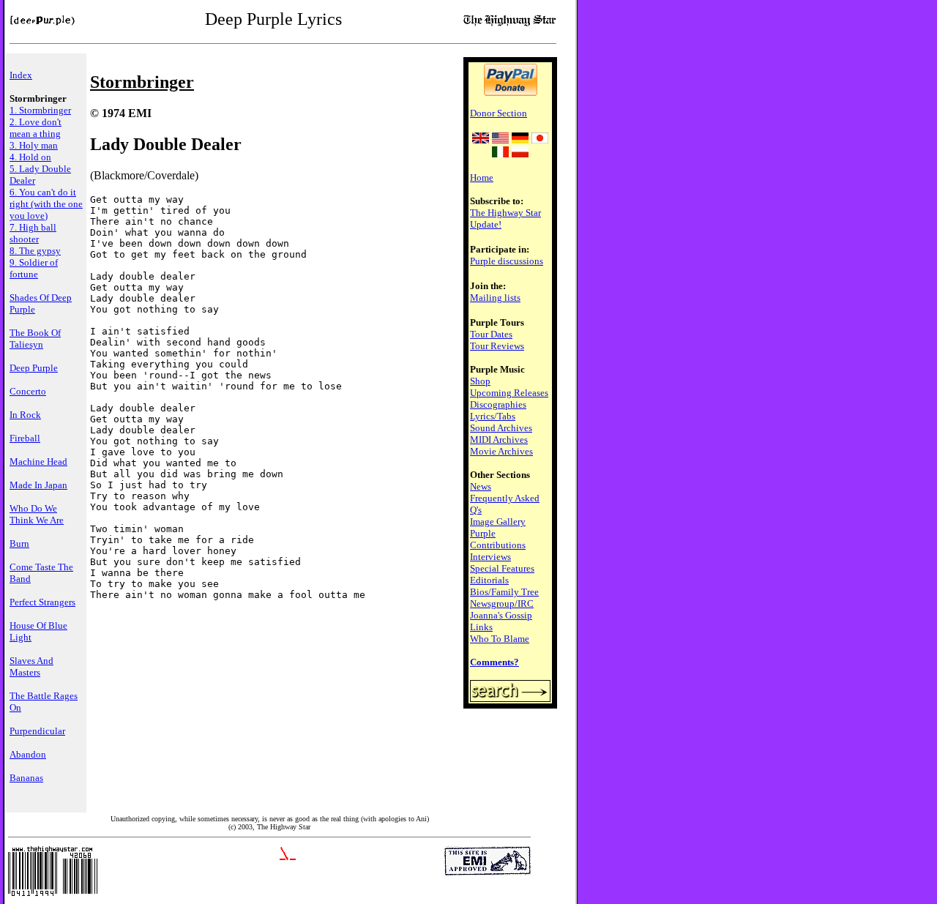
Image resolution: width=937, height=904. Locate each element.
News (480, 486)
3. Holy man (34, 145)
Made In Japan (38, 484)
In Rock (25, 414)
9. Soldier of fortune (34, 268)
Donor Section (498, 113)
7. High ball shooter (33, 233)
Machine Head (38, 461)
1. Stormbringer (40, 110)
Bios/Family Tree (504, 591)
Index (21, 75)
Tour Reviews (497, 345)
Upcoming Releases (509, 392)
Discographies (498, 404)
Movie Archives (501, 451)
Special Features (502, 568)
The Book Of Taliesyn (35, 338)
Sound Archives (501, 427)
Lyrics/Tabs (492, 416)
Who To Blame (499, 638)
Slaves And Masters (31, 666)
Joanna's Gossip (501, 615)
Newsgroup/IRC (502, 603)
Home (481, 177)
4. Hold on (30, 157)
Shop (480, 381)
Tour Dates (491, 334)
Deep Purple (34, 367)
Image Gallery (498, 521)
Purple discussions (506, 260)
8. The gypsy (35, 250)
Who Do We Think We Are (37, 514)
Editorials (489, 580)
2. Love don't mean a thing (35, 127)
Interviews (490, 556)
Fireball (25, 438)
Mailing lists (495, 297)
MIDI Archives (499, 439)
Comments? (494, 662)
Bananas (26, 777)
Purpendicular (37, 730)
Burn (19, 543)
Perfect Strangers (42, 602)
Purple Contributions (498, 539)
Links (481, 626)
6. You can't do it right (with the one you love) (46, 204)
